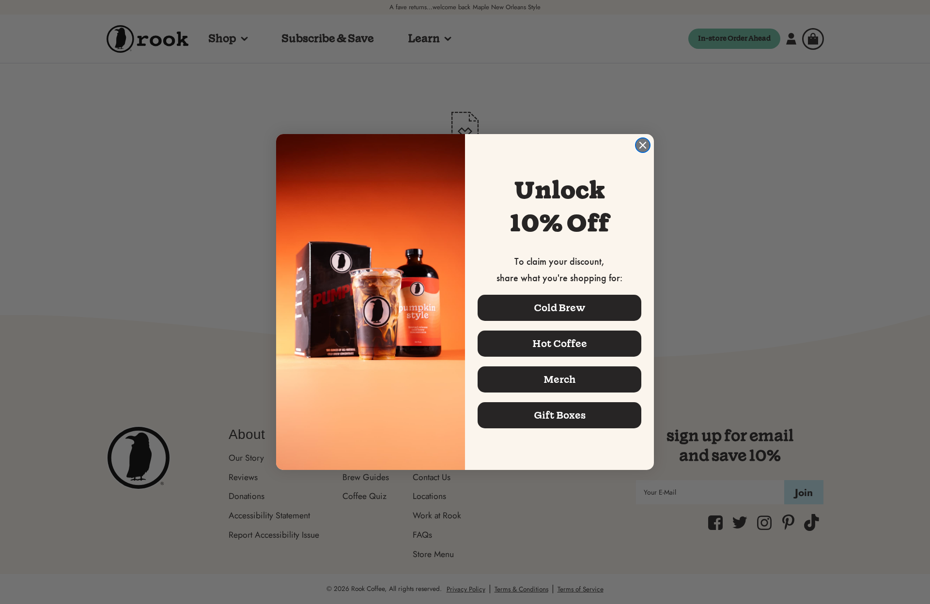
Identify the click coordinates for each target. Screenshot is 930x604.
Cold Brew (560, 308)
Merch (559, 379)
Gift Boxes (560, 415)
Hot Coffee (559, 343)
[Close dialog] (643, 145)
